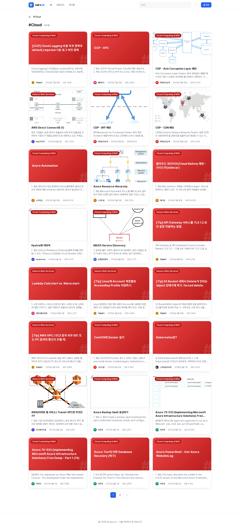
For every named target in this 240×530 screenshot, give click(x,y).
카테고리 (60, 5)
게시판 (72, 5)
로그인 (206, 5)
